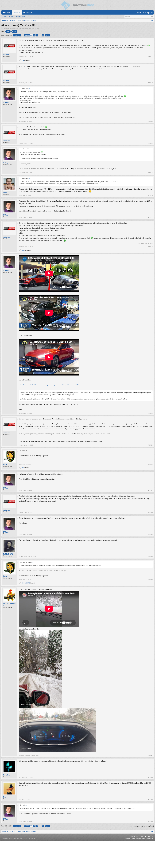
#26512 (150, 490)
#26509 (150, 413)
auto (8, 31)
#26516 (150, 579)
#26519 (150, 799)
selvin (5, 192)
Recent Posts (20, 17)
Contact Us (135, 836)
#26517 (150, 755)
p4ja (23, 60)
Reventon (6, 775)
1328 (37, 35)
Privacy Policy (140, 838)
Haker (5, 465)
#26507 (150, 217)
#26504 (150, 143)
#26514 (150, 534)
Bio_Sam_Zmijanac (9, 604)
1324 (25, 35)
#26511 (150, 464)
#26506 (150, 195)
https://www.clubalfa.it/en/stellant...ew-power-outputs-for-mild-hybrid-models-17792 (49, 385)
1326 (31, 35)
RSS (152, 836)
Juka (29, 28)
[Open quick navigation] (152, 21)
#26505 (150, 172)
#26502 (150, 82)
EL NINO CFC (8, 554)
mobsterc (6, 54)
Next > (47, 35)
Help (141, 836)
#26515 (150, 556)
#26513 (150, 512)
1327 (34, 35)
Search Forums (7, 17)
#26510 (150, 445)
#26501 (150, 56)
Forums (17, 12)
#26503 (150, 121)
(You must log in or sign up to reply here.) (142, 826)
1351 (43, 35)
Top (149, 836)
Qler (23, 467)
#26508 (150, 246)
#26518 (150, 777)
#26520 (150, 821)
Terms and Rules (130, 838)
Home (145, 836)
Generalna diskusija (15, 28)
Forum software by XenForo (18, 838)
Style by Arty (149, 838)
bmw (14, 31)
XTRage (5, 102)
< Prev (15, 35)
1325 (28, 35)
